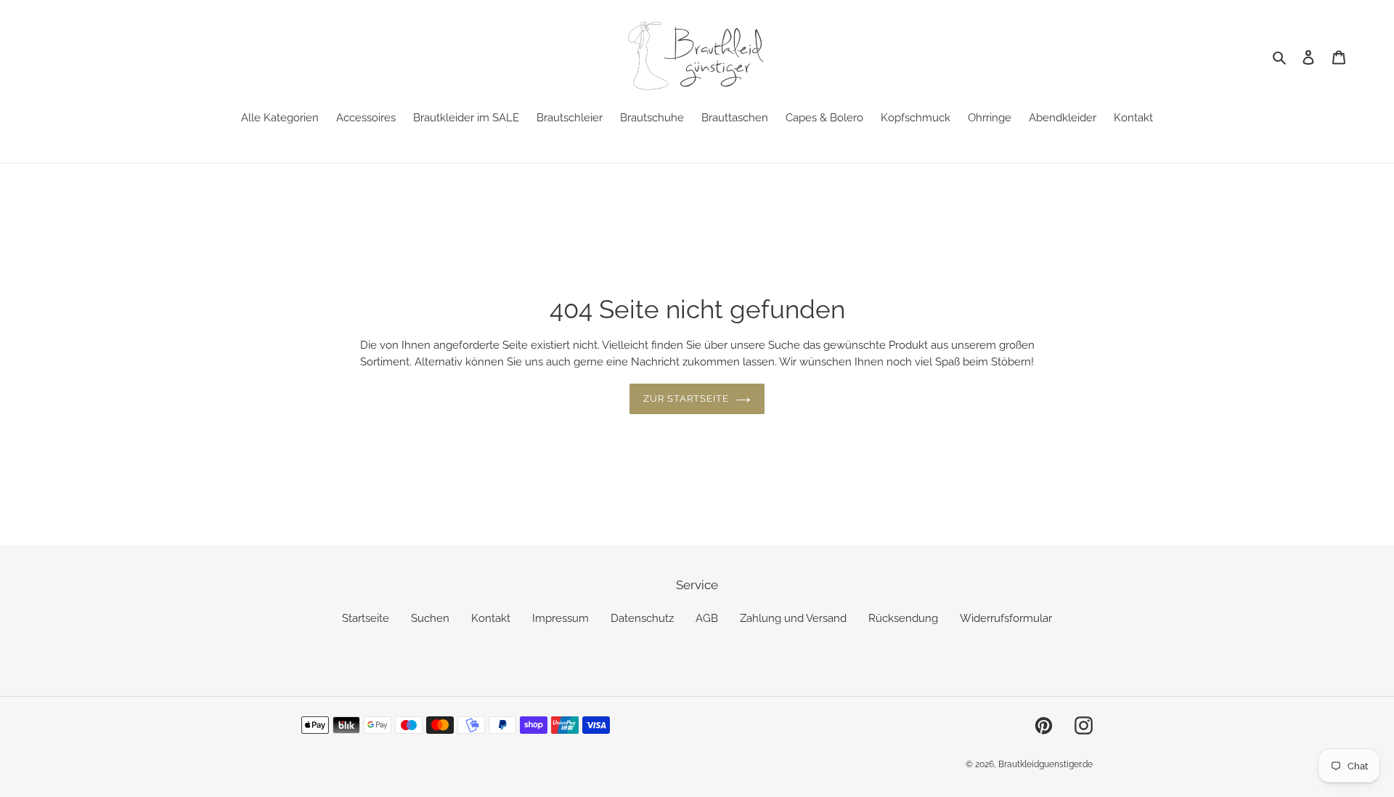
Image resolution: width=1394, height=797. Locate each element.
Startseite (365, 618)
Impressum (560, 618)
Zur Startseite (686, 398)
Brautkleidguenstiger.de (1045, 764)
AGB (707, 618)
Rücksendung (903, 618)
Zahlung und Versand (793, 618)
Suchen (430, 618)
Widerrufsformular (1006, 618)
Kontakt (490, 618)
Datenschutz (642, 618)
